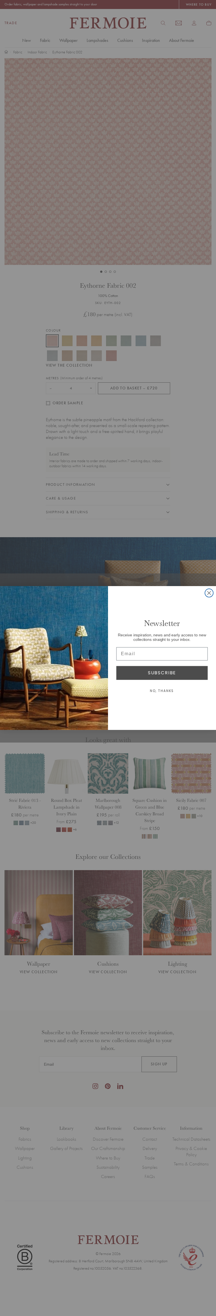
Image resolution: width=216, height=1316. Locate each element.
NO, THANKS (162, 691)
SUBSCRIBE (162, 673)
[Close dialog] (209, 593)
